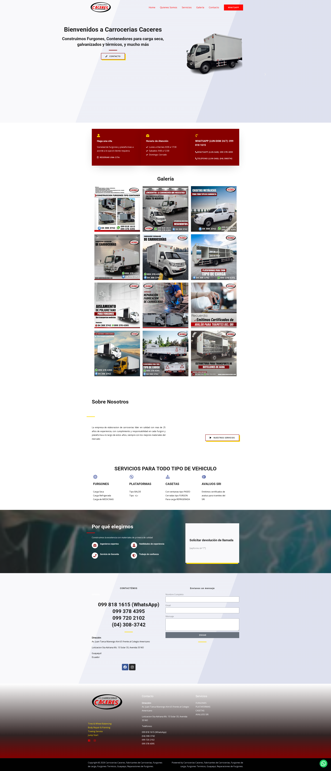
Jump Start (93, 735)
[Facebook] (125, 667)
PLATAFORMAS (203, 706)
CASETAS (200, 710)
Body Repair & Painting (99, 727)
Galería (200, 7)
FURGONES (201, 703)
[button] (167, 74)
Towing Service (95, 731)
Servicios (187, 7)
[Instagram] (132, 667)
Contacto (214, 7)
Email (168, 605)
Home (152, 7)
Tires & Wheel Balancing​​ (100, 723)
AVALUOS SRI (202, 714)
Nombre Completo (175, 594)
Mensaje (170, 616)
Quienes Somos (168, 7)
